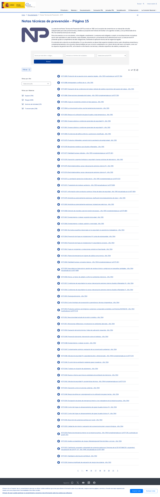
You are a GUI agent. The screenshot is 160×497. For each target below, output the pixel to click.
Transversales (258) (31, 108)
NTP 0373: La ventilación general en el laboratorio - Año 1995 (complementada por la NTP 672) (90, 179)
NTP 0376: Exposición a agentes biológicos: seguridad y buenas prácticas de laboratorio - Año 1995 (92, 159)
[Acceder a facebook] (94, 483)
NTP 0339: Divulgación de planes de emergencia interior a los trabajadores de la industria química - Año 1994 (95, 401)
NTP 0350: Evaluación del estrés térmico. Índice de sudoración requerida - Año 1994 (87, 330)
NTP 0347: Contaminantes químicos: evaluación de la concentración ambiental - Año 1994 (88, 349)
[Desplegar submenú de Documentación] (91, 10)
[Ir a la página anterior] (78, 470)
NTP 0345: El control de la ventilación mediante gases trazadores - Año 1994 (84, 362)
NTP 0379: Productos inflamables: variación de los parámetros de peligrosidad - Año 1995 (89, 140)
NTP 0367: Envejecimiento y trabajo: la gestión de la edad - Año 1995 (82, 217)
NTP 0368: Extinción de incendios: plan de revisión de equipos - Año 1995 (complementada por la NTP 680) (94, 211)
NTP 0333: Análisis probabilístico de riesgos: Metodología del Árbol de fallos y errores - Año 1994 (91, 441)
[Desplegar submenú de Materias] (77, 10)
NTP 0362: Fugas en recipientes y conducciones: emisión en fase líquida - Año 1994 (86, 249)
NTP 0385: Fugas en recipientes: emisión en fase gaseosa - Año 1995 (82, 102)
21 (113, 470)
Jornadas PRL (110, 10)
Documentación (85, 10)
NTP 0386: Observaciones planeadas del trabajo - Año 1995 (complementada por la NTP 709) (90, 95)
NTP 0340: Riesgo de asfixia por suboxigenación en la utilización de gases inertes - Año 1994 (90, 394)
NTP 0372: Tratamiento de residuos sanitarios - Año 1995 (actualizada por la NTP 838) (88, 185)
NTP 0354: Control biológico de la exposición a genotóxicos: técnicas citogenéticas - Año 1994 (90, 302)
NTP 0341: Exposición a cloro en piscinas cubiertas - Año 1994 (80, 388)
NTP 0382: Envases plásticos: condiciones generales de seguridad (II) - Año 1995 (86, 121)
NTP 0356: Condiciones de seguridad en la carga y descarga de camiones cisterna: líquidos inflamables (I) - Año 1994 (97, 290)
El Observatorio (133, 10)
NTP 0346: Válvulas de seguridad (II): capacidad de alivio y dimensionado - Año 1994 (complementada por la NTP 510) (97, 356)
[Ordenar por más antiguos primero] (132, 70)
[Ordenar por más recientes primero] (129, 70)
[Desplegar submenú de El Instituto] (68, 10)
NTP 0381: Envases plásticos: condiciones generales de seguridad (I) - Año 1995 (85, 127)
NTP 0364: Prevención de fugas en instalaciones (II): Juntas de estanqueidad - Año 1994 (88, 236)
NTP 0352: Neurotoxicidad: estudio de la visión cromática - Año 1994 (82, 317)
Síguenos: (66, 483)
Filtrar (25, 69)
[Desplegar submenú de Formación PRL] (103, 10)
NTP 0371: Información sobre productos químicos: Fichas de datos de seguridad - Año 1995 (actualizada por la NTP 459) (98, 191)
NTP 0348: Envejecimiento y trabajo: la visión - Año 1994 (78, 343)
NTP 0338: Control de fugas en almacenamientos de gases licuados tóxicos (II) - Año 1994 (89, 407)
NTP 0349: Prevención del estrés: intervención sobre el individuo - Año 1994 (84, 336)
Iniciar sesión (151, 4)
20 (109, 470)
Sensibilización (121, 10)
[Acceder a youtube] (83, 483)
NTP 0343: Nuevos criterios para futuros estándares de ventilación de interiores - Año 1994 (89, 375)
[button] (137, 15)
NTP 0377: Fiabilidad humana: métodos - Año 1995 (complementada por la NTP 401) (87, 153)
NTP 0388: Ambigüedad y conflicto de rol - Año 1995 (77, 82)
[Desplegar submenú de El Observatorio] (139, 10)
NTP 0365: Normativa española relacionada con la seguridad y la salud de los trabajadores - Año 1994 (92, 230)
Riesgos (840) (29, 100)
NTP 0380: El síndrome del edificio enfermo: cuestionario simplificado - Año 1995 (86, 134)
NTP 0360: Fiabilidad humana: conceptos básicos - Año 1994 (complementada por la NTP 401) (90, 262)
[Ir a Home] (19, 5)
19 (104, 470)
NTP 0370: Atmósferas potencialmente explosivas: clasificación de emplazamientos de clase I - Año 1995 (93, 198)
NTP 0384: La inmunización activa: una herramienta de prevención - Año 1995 (85, 108)
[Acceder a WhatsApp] (72, 483)
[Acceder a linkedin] (88, 483)
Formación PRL (98, 10)
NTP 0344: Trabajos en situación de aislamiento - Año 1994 (79, 369)
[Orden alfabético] (137, 70)
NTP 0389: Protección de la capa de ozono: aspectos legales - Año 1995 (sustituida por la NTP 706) (91, 76)
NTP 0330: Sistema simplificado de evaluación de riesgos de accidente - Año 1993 (86, 462)
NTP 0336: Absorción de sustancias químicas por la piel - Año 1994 (81, 420)
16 (91, 470)
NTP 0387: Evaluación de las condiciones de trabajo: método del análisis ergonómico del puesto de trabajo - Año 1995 (97, 89)
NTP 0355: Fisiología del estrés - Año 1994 (74, 296)
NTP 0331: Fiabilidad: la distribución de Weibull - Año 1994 (79, 456)
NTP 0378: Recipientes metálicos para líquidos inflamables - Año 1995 (82, 147)
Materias (74, 10)
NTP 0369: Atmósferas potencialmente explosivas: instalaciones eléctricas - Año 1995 (87, 204)
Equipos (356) (29, 96)
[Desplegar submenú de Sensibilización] (126, 10)
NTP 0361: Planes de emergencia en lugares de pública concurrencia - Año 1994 (86, 256)
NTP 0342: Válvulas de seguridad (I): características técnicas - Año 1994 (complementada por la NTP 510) (93, 381)
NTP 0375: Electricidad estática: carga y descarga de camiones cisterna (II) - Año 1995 (87, 166)
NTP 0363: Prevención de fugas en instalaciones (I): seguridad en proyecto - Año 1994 (87, 243)
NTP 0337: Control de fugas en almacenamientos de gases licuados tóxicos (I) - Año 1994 (88, 413)
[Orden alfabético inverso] (134, 70)
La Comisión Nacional (148, 10)
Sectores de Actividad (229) (33, 104)
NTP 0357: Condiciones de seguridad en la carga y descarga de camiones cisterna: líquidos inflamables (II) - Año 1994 (97, 283)
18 (100, 470)
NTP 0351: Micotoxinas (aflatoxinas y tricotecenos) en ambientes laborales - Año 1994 (87, 324)
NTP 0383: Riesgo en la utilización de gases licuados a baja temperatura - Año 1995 (87, 115)
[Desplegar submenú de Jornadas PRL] (114, 10)
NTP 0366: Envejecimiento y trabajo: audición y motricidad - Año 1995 (82, 224)
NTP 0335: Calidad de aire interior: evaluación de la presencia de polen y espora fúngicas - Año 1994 (92, 426)
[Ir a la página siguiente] (117, 470)
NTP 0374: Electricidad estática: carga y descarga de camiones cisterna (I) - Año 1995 (87, 172)
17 (95, 470)
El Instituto (64, 10)
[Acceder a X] (77, 483)
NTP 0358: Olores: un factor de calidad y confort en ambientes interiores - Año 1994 (87, 277)
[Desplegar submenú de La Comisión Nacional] (156, 10)
